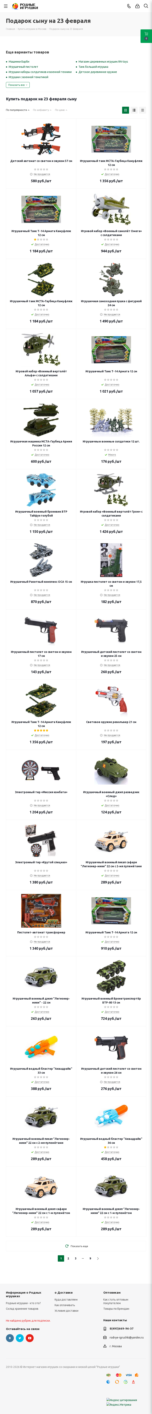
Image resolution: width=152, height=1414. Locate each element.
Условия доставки (66, 1310)
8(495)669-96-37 (122, 1328)
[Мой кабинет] (137, 6)
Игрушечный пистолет (23, 66)
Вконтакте (10, 1338)
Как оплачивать (65, 1305)
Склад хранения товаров (22, 1308)
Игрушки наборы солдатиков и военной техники (40, 72)
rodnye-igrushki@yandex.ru (127, 1337)
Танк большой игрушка (93, 66)
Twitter (20, 1338)
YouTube (30, 1338)
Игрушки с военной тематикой (28, 77)
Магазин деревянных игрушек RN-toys (103, 61)
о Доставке (64, 1292)
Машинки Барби (19, 61)
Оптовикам (112, 1292)
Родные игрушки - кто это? (23, 1303)
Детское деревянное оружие (98, 72)
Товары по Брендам (116, 1308)
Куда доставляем (66, 1299)
